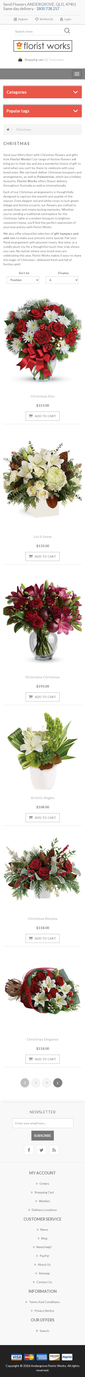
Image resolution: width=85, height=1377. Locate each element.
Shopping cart (44, 1192)
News (44, 1229)
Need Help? (44, 1247)
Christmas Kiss (43, 396)
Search (44, 1331)
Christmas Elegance (42, 1039)
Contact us (44, 1282)
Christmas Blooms (43, 918)
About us (44, 1264)
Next (57, 1082)
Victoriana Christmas (42, 677)
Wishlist (44, 1201)
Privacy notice (44, 1310)
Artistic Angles (42, 798)
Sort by (24, 273)
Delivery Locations (44, 1210)
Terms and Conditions (44, 1302)
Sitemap (44, 1273)
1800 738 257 (47, 8)
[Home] (8, 129)
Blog (44, 1238)
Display (63, 273)
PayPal (44, 1256)
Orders (44, 1183)
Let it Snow (43, 536)
